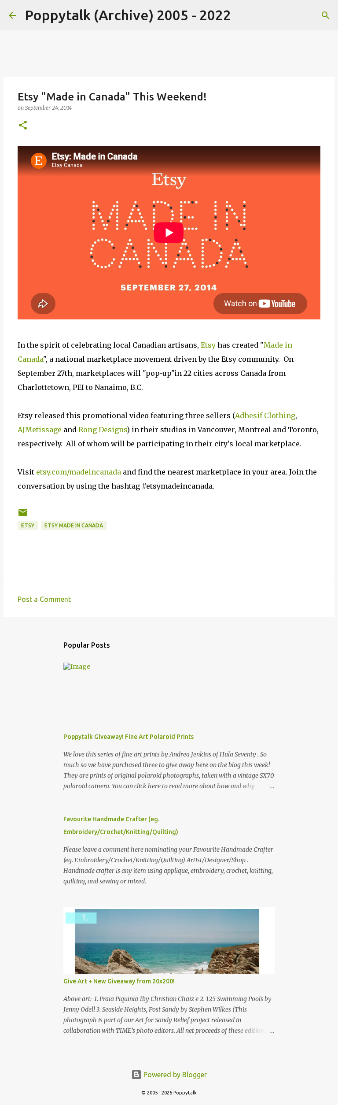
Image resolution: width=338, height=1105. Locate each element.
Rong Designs (102, 429)
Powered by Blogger (174, 1075)
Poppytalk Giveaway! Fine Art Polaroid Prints (128, 736)
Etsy (208, 345)
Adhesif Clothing (265, 415)
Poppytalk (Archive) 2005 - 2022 (128, 15)
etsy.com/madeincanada (78, 471)
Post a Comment (44, 599)
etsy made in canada (73, 525)
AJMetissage (40, 429)
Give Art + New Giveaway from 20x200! (119, 981)
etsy (27, 525)
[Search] (243, 15)
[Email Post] (23, 516)
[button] (23, 126)
